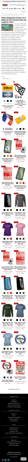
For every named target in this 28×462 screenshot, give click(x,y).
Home (2, 14)
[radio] (4, 101)
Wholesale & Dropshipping (14, 406)
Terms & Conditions (14, 445)
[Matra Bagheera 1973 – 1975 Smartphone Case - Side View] (8, 200)
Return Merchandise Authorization (14, 433)
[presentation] (12, 100)
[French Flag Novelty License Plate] (8, 119)
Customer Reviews (14, 428)
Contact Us (14, 414)
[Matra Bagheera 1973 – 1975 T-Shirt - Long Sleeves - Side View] (20, 200)
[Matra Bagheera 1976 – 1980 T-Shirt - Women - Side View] (8, 339)
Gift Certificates (14, 429)
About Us (14, 400)
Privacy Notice (14, 420)
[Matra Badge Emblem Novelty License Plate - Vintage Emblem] (20, 119)
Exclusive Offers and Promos (14, 442)
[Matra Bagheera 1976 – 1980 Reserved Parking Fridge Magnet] (8, 258)
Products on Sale (14, 431)
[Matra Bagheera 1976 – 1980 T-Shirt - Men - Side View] (20, 310)
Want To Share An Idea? (14, 405)
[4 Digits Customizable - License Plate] (8, 91)
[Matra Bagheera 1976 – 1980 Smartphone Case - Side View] (20, 283)
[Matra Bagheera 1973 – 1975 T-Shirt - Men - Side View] (8, 229)
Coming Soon (14, 401)
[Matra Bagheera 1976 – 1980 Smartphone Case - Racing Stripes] (8, 283)
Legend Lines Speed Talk (14, 403)
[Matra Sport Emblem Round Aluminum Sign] (20, 339)
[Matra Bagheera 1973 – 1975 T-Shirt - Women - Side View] (20, 229)
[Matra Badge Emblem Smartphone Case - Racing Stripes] (8, 146)
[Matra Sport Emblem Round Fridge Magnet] (8, 368)
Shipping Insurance (14, 419)
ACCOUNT (11, 8)
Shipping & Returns (14, 443)
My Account (14, 440)
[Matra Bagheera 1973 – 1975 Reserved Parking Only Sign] (8, 173)
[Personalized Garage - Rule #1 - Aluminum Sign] (20, 368)
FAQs (14, 415)
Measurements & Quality (14, 417)
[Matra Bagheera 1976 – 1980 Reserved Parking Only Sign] (20, 258)
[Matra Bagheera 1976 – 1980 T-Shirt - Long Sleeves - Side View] (8, 310)
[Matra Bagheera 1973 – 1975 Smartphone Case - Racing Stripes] (20, 173)
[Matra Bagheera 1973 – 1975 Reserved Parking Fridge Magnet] (20, 146)
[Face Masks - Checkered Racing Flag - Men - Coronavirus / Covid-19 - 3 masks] (20, 91)
